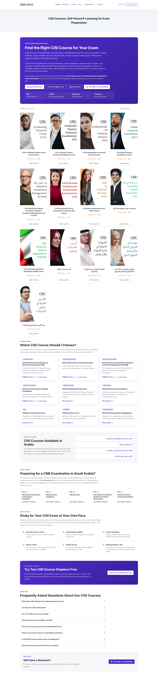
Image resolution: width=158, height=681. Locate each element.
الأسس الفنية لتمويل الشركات (123, 456)
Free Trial (66, 4)
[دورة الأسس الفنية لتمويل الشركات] (33, 303)
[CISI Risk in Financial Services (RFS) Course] (94, 187)
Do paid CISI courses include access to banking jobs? (41, 639)
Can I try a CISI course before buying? (35, 614)
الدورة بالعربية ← (41, 377)
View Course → (67, 401)
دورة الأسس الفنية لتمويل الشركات (33, 325)
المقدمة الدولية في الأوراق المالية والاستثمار (119, 438)
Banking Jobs (89, 4)
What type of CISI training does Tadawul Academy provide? (43, 601)
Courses (73, 4)
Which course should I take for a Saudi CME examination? (42, 633)
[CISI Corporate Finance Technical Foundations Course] (64, 131)
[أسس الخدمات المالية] (64, 247)
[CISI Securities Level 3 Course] (124, 187)
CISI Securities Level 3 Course (124, 208)
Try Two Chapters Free (55, 87)
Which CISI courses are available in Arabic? (37, 620)
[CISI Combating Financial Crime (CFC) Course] (33, 131)
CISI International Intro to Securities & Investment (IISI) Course (64, 211)
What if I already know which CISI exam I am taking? (40, 645)
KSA (80, 4)
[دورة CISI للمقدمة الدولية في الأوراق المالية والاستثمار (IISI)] (124, 247)
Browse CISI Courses (34, 87)
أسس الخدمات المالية (64, 269)
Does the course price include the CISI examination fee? (42, 626)
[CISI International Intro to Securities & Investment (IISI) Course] (64, 187)
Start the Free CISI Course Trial (120, 573)
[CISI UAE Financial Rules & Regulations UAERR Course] (33, 247)
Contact (100, 4)
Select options (34, 163)
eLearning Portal (131, 4)
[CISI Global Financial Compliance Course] (124, 131)
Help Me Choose (75, 87)
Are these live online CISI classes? (34, 608)
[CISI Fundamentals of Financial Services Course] (94, 131)
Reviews (57, 4)
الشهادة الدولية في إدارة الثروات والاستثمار (119, 450)
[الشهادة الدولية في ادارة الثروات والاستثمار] (94, 247)
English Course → (28, 377)
